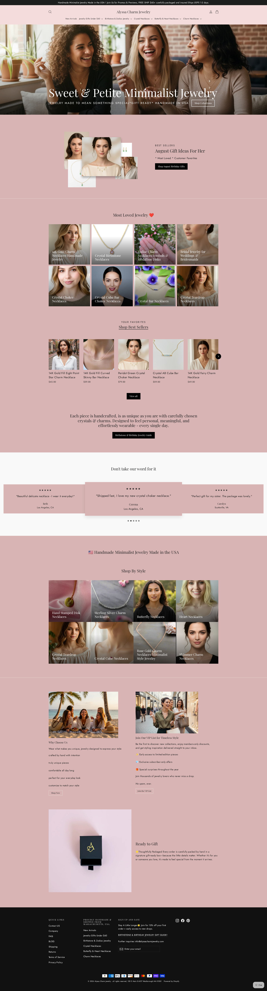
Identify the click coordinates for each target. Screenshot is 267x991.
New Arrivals (71, 18)
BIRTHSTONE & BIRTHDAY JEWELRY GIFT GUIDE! (142, 935)
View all (134, 396)
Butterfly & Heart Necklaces (167, 18)
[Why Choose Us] (83, 715)
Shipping (53, 946)
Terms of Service (57, 957)
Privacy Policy (56, 962)
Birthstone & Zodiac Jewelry (117, 18)
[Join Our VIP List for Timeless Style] (167, 712)
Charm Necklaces (191, 18)
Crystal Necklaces (142, 18)
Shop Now (55, 793)
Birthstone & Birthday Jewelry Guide (133, 435)
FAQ (51, 936)
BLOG (52, 941)
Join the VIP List (144, 791)
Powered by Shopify (171, 981)
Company (53, 931)
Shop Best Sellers (133, 327)
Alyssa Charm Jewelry (133, 11)
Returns (52, 951)
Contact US (54, 925)
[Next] (218, 356)
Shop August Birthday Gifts (171, 166)
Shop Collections (203, 103)
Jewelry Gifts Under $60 (90, 18)
